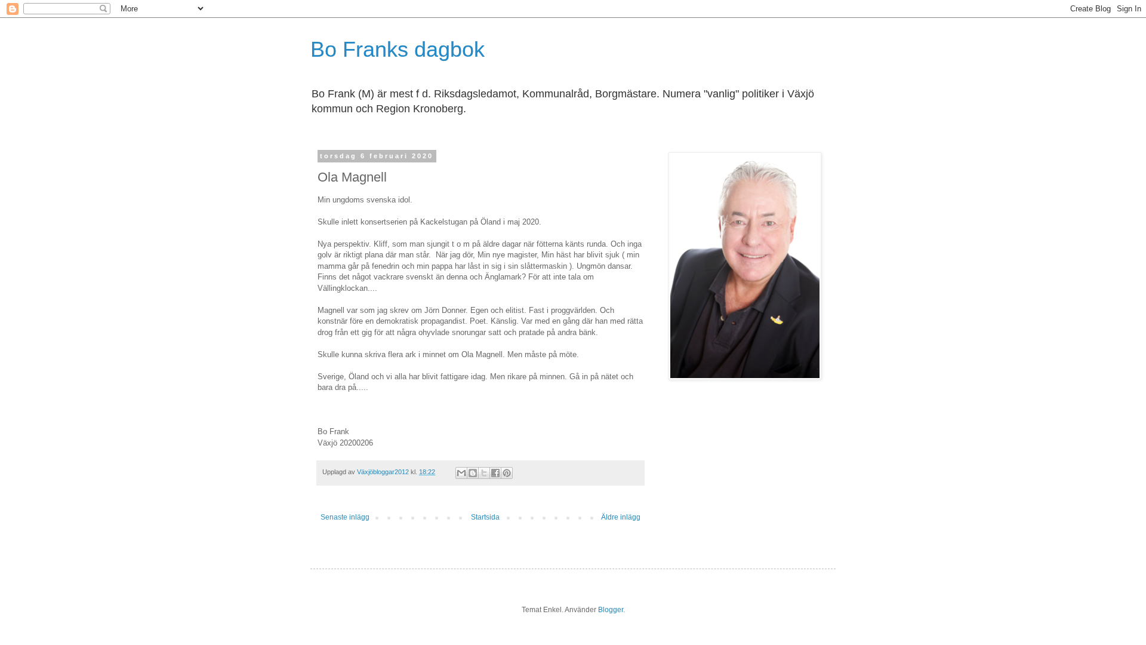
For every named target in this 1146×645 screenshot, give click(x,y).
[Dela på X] (484, 473)
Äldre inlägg (620, 517)
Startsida (485, 517)
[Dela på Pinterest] (507, 473)
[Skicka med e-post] (461, 473)
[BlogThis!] (473, 473)
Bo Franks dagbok (397, 49)
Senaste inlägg (345, 517)
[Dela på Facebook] (495, 473)
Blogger (610, 610)
